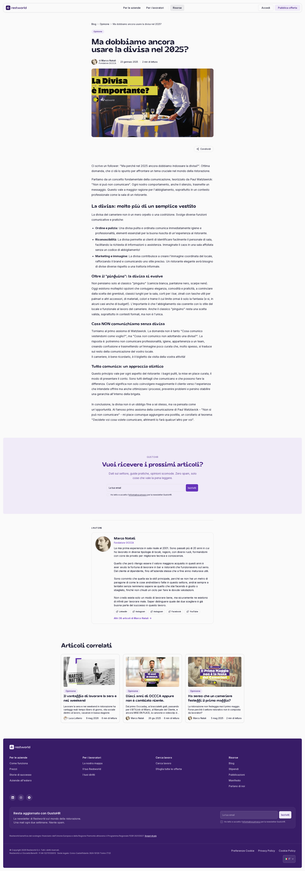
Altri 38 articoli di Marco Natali (131, 618)
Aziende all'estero (21, 780)
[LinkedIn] (13, 797)
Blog (94, 24)
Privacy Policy (266, 850)
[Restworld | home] (152, 747)
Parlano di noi (237, 786)
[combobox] (289, 859)
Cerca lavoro (163, 763)
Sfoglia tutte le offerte (169, 769)
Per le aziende (132, 7)
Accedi (265, 7)
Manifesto (235, 780)
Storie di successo (20, 774)
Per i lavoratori (155, 7)
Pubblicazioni (237, 774)
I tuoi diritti (89, 774)
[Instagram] (21, 797)
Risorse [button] (177, 7)
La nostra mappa (92, 763)
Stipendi (234, 769)
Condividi (205, 149)
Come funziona (19, 763)
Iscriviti (192, 487)
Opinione (104, 24)
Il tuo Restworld (92, 769)
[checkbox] (108, 495)
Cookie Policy (287, 850)
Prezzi (13, 769)
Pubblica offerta (287, 7)
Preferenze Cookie (242, 850)
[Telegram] (29, 797)
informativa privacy (138, 495)
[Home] (16, 8)
